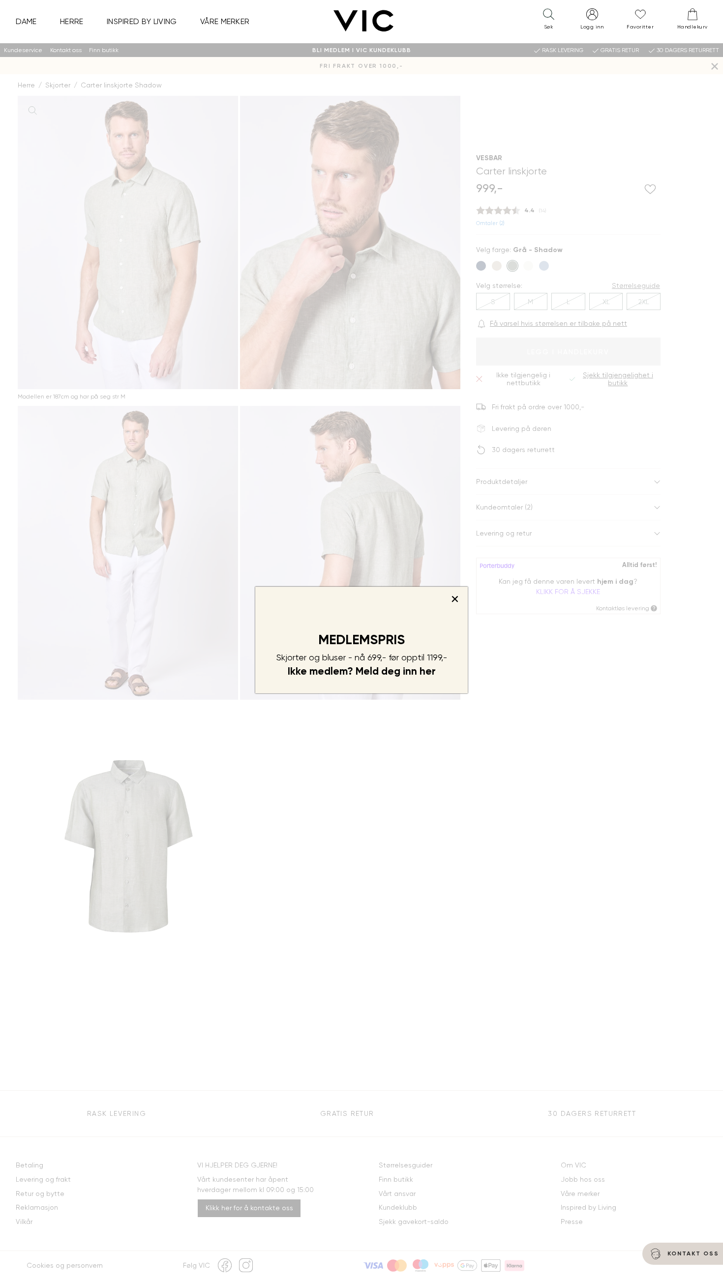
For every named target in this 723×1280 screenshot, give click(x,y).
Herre (72, 21)
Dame (26, 21)
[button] (548, 21)
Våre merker (225, 21)
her (428, 671)
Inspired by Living (142, 21)
